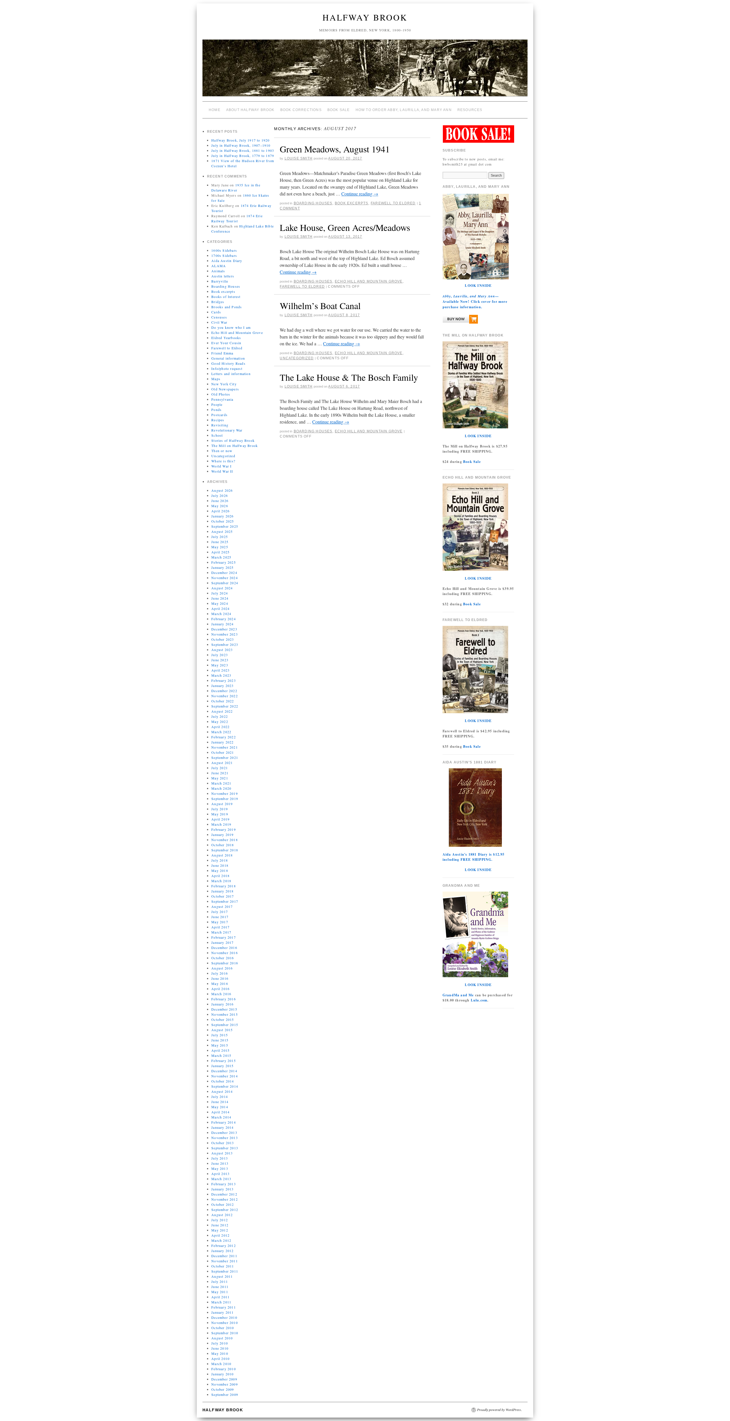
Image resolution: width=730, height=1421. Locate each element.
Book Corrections (301, 110)
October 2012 (222, 1204)
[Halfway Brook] (365, 70)
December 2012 (224, 1194)
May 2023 (219, 665)
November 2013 (224, 1137)
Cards (216, 312)
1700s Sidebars (224, 255)
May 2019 (219, 814)
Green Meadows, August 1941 (335, 149)
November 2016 (224, 952)
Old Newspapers (225, 389)
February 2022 (223, 737)
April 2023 (220, 670)
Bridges (217, 301)
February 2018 (223, 886)
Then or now (221, 450)
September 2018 (224, 850)
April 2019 (220, 819)
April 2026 (220, 511)
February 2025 (223, 562)
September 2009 (224, 1394)
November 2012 (224, 1199)
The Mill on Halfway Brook (234, 445)
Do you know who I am (231, 327)
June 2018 (219, 865)
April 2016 (220, 988)
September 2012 (224, 1209)
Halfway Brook (365, 17)
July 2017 (219, 911)
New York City (224, 384)
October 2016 (222, 958)
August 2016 (222, 968)
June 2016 (219, 978)
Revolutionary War (226, 430)
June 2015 (219, 1040)
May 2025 (219, 547)
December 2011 (224, 1255)
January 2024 (222, 624)
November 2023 (224, 634)
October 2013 (222, 1142)
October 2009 (222, 1389)
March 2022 (221, 731)
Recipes (217, 420)
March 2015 (221, 1055)
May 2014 (219, 1106)
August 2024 (222, 588)
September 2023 (224, 644)
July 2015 (219, 1035)
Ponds (216, 409)
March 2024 (221, 613)
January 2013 (222, 1189)
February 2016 (223, 999)
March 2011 (221, 1302)
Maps (215, 378)
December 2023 (224, 629)
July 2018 (219, 860)
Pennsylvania (222, 399)
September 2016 (224, 963)
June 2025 (219, 541)
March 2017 (221, 932)
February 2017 (223, 937)
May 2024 (219, 603)
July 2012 (219, 1220)
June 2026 (219, 500)
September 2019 (224, 798)
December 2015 (224, 1009)
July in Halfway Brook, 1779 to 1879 (242, 155)
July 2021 (219, 767)
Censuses (219, 317)
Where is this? (223, 461)
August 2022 (222, 711)
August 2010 (222, 1338)
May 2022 (219, 721)
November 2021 (224, 747)
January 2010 (222, 1374)
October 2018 (222, 844)
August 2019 (222, 803)
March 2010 (221, 1363)
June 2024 (219, 598)
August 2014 (222, 1091)
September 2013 (224, 1148)
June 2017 (219, 916)
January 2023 (222, 685)
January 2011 (222, 1312)
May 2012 (219, 1230)
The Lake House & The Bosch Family (349, 377)
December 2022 (224, 690)
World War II (222, 471)
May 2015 (219, 1045)
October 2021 (222, 752)
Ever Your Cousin (226, 342)
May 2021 (219, 778)
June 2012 (219, 1225)
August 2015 (222, 1029)
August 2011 (222, 1276)
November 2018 (224, 839)
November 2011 (224, 1261)
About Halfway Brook (250, 110)
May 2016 (219, 983)
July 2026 (219, 495)
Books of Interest (225, 296)
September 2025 (224, 526)
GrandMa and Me (458, 995)
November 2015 (224, 1014)
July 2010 (219, 1343)
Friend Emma (222, 353)
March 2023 (221, 675)
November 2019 (224, 793)
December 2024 (224, 572)
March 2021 (221, 783)
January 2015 (222, 1065)
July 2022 (219, 716)
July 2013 (219, 1158)
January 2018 (222, 891)
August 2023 (222, 649)
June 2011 (219, 1286)
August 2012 (222, 1214)
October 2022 (222, 701)
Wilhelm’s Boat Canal (320, 305)
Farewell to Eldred (226, 348)
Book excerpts (223, 291)
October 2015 (222, 1019)
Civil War (219, 322)
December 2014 (224, 1071)
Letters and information (231, 373)
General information (228, 358)
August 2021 (222, 762)
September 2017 (224, 901)
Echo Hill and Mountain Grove (237, 332)
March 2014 (221, 1117)
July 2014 (219, 1096)
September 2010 (224, 1333)
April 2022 (220, 726)
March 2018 (221, 880)
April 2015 (220, 1050)
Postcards (219, 414)
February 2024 (223, 618)
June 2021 (219, 773)
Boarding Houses (225, 286)
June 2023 (219, 660)
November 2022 (224, 696)
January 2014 (222, 1127)
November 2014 (224, 1076)
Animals (218, 271)
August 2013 (222, 1153)
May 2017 (219, 922)
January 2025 (222, 567)
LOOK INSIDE (478, 285)
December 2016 (224, 947)
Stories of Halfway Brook (233, 440)
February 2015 (223, 1060)
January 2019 (222, 834)
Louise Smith (299, 158)
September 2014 (224, 1086)
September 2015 (224, 1024)
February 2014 (223, 1122)
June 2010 (219, 1348)
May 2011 (219, 1291)
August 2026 (222, 490)
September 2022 (224, 706)
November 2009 (224, 1384)
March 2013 (221, 1178)
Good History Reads (228, 363)
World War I (221, 466)
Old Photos (220, 394)
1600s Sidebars (224, 250)
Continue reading (359, 194)
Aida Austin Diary (226, 260)
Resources (469, 110)
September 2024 (224, 583)
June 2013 (219, 1163)
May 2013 (219, 1168)
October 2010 (222, 1327)
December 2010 (224, 1317)
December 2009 (224, 1379)
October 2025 (222, 521)
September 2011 (224, 1271)
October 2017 (222, 896)
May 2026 (219, 505)
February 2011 (223, 1307)
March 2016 (221, 993)
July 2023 (219, 654)
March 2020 (221, 788)
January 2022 (222, 742)
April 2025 (220, 552)
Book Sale (338, 110)
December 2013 (224, 1132)
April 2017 (220, 927)
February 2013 (223, 1184)
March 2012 (221, 1240)
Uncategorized (223, 455)
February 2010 (223, 1368)
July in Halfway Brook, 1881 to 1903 (242, 150)
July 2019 (219, 809)
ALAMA (218, 265)
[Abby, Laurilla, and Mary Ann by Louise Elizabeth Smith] (460, 320)
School (217, 435)
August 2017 (222, 906)
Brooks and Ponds (226, 307)
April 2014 (220, 1112)
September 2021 (224, 757)
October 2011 (222, 1266)
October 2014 (222, 1081)
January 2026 (222, 516)
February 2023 (223, 680)
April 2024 (220, 608)
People (216, 404)
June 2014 (219, 1101)
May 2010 (219, 1353)
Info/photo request (226, 368)
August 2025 (222, 531)
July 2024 (219, 593)
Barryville (219, 281)
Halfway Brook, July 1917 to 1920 (240, 140)
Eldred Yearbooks (226, 337)
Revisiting (219, 425)
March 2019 (221, 824)
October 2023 (222, 639)
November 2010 (224, 1322)
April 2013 (220, 1173)
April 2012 (220, 1235)
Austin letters (222, 276)
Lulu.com (479, 1000)
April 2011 (220, 1297)
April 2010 (220, 1358)
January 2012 (222, 1250)
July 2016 (219, 973)
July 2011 (219, 1281)
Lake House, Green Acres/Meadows (345, 227)
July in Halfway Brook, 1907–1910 (240, 145)
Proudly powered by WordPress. (499, 1410)
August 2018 (222, 855)
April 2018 (220, 875)
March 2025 (221, 557)
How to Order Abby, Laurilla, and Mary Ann (404, 110)
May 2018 (219, 870)
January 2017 (222, 942)
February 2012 (223, 1245)
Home (214, 110)
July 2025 (219, 536)
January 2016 (222, 1004)
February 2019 (223, 829)
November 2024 (224, 577)
